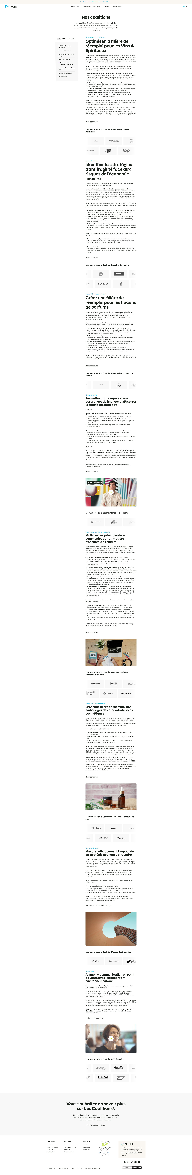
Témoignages (97, 6)
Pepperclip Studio (97, 1168)
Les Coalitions (50, 1152)
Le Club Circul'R (51, 1149)
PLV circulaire (62, 76)
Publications (86, 1147)
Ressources (86, 6)
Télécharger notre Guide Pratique (99, 905)
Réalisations (86, 1149)
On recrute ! (67, 1149)
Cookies (79, 1168)
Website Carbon (136, 1167)
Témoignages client (70, 1147)
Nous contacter (117, 6)
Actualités (85, 1145)
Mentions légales (63, 1168)
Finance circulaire (64, 59)
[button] (76, 6)
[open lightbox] (111, 492)
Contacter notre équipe (96, 1125)
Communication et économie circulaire (66, 63)
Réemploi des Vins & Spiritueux (64, 46)
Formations (49, 1145)
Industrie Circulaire (64, 51)
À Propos (106, 6)
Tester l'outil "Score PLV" (95, 1018)
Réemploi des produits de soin (66, 69)
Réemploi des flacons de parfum (66, 55)
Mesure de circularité (65, 73)
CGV (72, 1168)
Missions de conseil (52, 1147)
